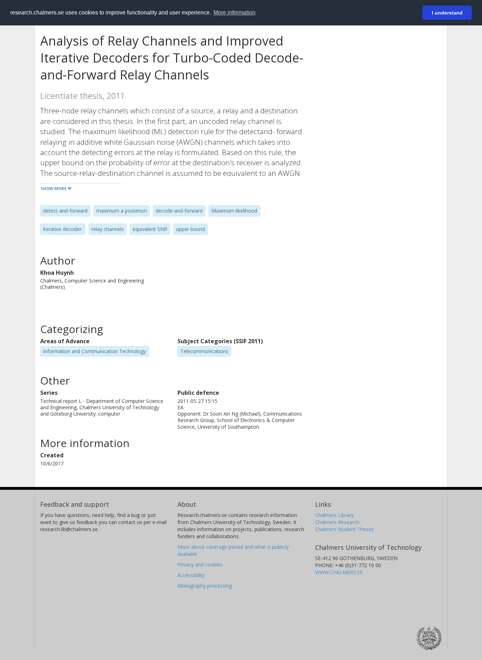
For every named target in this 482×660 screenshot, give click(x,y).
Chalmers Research (337, 522)
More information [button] (234, 13)
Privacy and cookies (200, 564)
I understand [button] (447, 13)
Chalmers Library (334, 515)
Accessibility (191, 575)
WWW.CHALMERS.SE (339, 572)
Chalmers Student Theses (344, 529)
